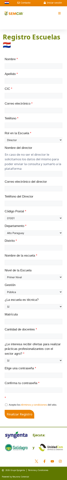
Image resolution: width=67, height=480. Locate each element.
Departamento (15, 226)
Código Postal (15, 211)
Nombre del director (18, 148)
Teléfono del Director (19, 196)
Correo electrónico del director (26, 181)
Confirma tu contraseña (22, 383)
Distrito (11, 240)
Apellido (11, 74)
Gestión (10, 285)
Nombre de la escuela (21, 255)
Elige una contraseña (20, 368)
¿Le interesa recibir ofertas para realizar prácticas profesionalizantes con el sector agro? (33, 348)
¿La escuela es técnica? (22, 300)
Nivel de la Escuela (18, 270)
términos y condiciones (34, 404)
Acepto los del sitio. (32, 404)
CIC (8, 89)
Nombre (11, 59)
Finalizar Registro (19, 414)
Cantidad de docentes (21, 329)
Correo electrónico (19, 103)
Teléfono (11, 118)
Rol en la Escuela (18, 133)
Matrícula (11, 314)
